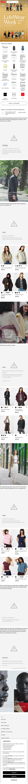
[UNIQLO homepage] (3, 1)
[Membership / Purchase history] (20, 1)
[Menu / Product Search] (26, 1)
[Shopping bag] (23, 1)
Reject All (14, 776)
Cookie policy (12, 769)
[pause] (26, 180)
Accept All (14, 772)
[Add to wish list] (12, 265)
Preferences (14, 779)
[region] (14, 761)
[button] (7, 255)
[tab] (3, 5)
